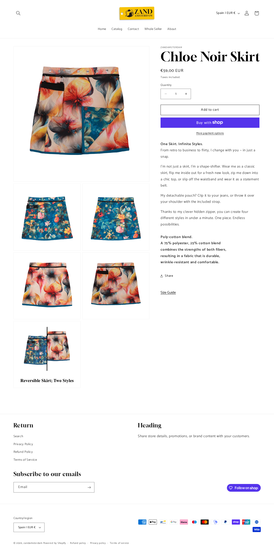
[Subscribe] (89, 487)
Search (18, 436)
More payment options (210, 133)
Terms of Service (25, 459)
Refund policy (78, 543)
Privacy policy (98, 543)
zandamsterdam (33, 543)
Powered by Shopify (54, 543)
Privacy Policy (23, 444)
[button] (18, 13)
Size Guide (168, 293)
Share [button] (169, 275)
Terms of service (119, 543)
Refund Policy (23, 451)
